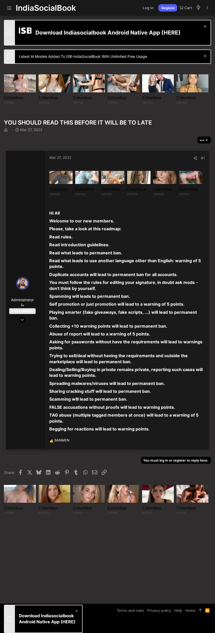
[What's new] (198, 8)
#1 (203, 158)
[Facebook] (185, 625)
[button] (9, 8)
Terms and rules (130, 610)
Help (178, 610)
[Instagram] (193, 625)
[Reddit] (200, 625)
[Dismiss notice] (204, 27)
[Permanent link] (62, 213)
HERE (171, 32)
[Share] (195, 158)
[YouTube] (208, 625)
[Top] (200, 610)
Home (190, 610)
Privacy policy (159, 610)
